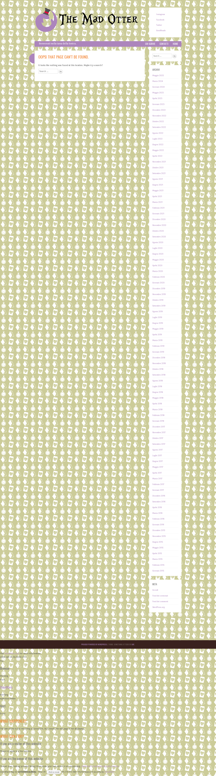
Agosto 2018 (157, 381)
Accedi (155, 590)
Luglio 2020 (157, 248)
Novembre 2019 (159, 294)
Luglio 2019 (157, 317)
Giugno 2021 (157, 185)
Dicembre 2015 (158, 530)
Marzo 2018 (157, 409)
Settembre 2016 (158, 502)
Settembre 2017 (158, 444)
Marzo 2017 (157, 479)
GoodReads (161, 30)
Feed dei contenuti (160, 596)
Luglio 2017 (157, 455)
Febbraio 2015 (158, 565)
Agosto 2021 (157, 179)
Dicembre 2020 (159, 219)
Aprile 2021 (157, 196)
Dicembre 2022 (159, 110)
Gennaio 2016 (158, 525)
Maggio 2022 (158, 150)
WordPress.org (158, 607)
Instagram (160, 14)
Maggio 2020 (158, 260)
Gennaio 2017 (158, 490)
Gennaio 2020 (158, 283)
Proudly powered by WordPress (94, 644)
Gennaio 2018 (158, 421)
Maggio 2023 (158, 93)
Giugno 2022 (157, 144)
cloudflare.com (12, 653)
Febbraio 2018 (158, 415)
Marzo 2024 (157, 81)
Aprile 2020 (157, 265)
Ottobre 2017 (157, 438)
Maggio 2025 (158, 75)
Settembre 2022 (159, 127)
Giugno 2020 (157, 254)
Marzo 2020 (157, 271)
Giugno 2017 (157, 461)
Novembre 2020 (159, 225)
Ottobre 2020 (158, 231)
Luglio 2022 (157, 139)
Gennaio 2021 (158, 214)
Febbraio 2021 (158, 208)
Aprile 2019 (157, 334)
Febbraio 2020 (158, 277)
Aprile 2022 (157, 156)
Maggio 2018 (157, 398)
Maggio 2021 (157, 190)
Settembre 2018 (158, 375)
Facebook (160, 20)
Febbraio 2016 (158, 519)
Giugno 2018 (157, 392)
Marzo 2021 (157, 202)
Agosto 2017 (157, 450)
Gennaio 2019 (158, 352)
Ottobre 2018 (157, 369)
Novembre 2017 (158, 432)
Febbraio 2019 (158, 346)
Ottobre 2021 (157, 168)
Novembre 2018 (159, 363)
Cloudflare (6, 687)
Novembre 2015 (159, 536)
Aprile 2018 (157, 404)
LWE (133, 644)
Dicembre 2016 (158, 496)
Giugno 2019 (157, 323)
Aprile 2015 (157, 553)
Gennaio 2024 (158, 87)
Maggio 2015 (157, 548)
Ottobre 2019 (157, 300)
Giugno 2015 (157, 542)
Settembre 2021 (158, 173)
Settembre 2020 (159, 237)
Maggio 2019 (157, 329)
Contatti (164, 44)
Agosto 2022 (157, 133)
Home (175, 44)
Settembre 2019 (158, 306)
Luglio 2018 (157, 386)
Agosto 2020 (157, 242)
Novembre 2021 (159, 162)
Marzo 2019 (157, 340)
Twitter (159, 25)
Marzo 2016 (157, 513)
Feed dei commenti (160, 601)
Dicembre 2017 (158, 427)
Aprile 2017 (157, 473)
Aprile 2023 (157, 98)
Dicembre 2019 (158, 288)
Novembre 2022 (159, 116)
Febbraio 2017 (158, 484)
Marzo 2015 (157, 559)
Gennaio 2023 (158, 104)
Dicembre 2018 (158, 358)
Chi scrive (150, 44)
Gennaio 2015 (158, 571)
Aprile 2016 (157, 507)
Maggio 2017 (157, 467)
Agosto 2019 (157, 311)
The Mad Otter (98, 19)
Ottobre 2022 (158, 121)
